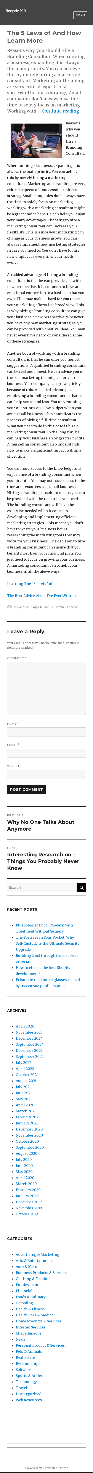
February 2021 (28, 1117)
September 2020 (30, 1147)
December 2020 (29, 1129)
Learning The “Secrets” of (29, 583)
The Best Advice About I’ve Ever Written (41, 595)
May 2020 (24, 1171)
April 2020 (25, 1178)
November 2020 (29, 1135)
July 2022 (23, 1062)
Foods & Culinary (31, 1297)
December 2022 (29, 1050)
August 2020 (26, 1153)
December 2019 (29, 1202)
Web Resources (29, 1400)
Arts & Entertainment (34, 1260)
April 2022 (25, 1068)
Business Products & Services (41, 1272)
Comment (17, 658)
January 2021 (27, 1123)
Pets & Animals (29, 1351)
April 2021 (24, 1105)
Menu (80, 15)
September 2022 (29, 1056)
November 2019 (29, 1208)
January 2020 (27, 1196)
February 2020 (28, 1190)
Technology (26, 1382)
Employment (27, 1285)
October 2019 (27, 1214)
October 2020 (27, 1141)
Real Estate (25, 1357)
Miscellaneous (29, 1333)
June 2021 (24, 1093)
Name (13, 723)
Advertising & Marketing (37, 1254)
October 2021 (27, 1075)
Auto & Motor (27, 1266)
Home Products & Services (39, 1321)
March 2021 (26, 1111)
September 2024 (30, 1044)
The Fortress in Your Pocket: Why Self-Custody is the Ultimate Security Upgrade (47, 943)
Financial (24, 1291)
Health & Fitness (66, 607)
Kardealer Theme (55, 1468)
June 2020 (24, 1165)
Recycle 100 (16, 10)
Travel (21, 1388)
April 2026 (25, 1026)
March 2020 (26, 1184)
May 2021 (24, 1099)
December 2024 (29, 1038)
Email (13, 745)
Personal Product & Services (40, 1345)
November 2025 (29, 1032)
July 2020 (24, 1159)
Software (23, 1369)
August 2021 (26, 1081)
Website (14, 766)
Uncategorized (28, 1394)
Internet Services (31, 1327)
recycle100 (21, 607)
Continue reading (60, 111)
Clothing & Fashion (33, 1279)
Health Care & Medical (35, 1315)
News (20, 1339)
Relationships (28, 1363)
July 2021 (23, 1087)
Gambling (24, 1303)
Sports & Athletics (31, 1375)
